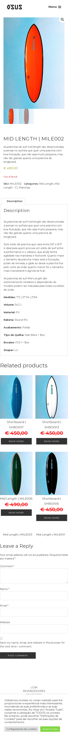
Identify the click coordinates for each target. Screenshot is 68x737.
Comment (7, 566)
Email (4, 605)
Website (5, 622)
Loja (34, 687)
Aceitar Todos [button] (50, 729)
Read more (16, 441)
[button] (62, 19)
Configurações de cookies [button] (21, 729)
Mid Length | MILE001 (50, 534)
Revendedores (34, 691)
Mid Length (46, 183)
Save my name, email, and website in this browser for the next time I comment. (32, 644)
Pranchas (24, 187)
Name (4, 589)
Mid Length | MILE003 (17, 534)
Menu (52, 7)
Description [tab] (14, 201)
